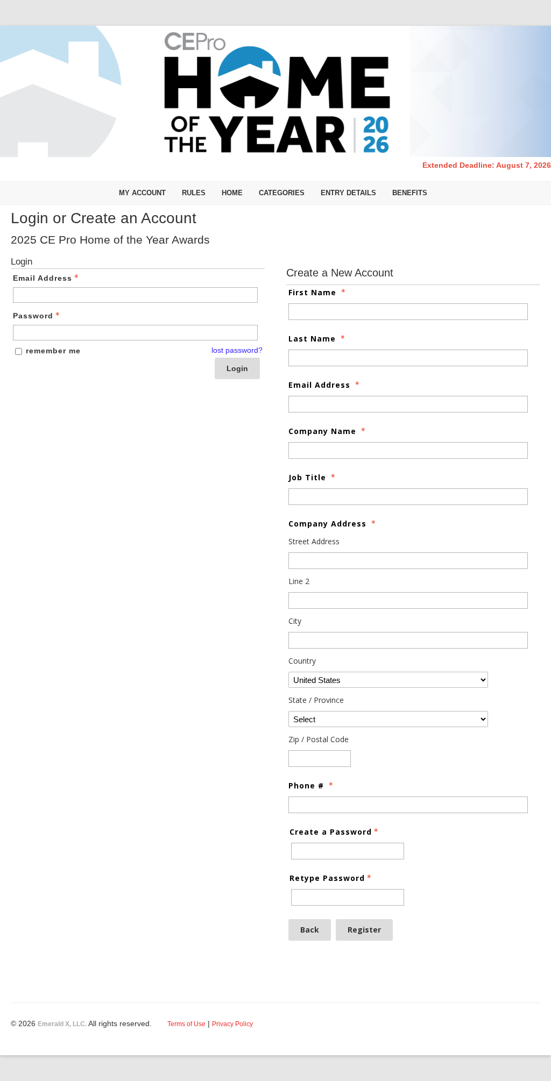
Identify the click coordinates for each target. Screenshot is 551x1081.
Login (237, 368)
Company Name (322, 431)
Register (364, 929)
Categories (282, 193)
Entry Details (348, 193)
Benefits (409, 193)
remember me (53, 350)
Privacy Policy (232, 1024)
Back (309, 929)
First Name (312, 292)
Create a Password (330, 832)
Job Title (307, 477)
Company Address (327, 523)
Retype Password (327, 878)
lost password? (237, 350)
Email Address (42, 278)
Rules (194, 193)
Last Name (312, 338)
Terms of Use (186, 1024)
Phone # (306, 785)
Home (232, 193)
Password (33, 315)
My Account (142, 193)
